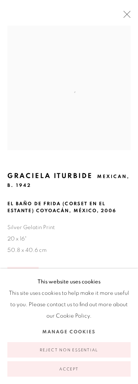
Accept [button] (69, 369)
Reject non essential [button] (69, 350)
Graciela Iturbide (50, 176)
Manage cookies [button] (69, 332)
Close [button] (125, 16)
